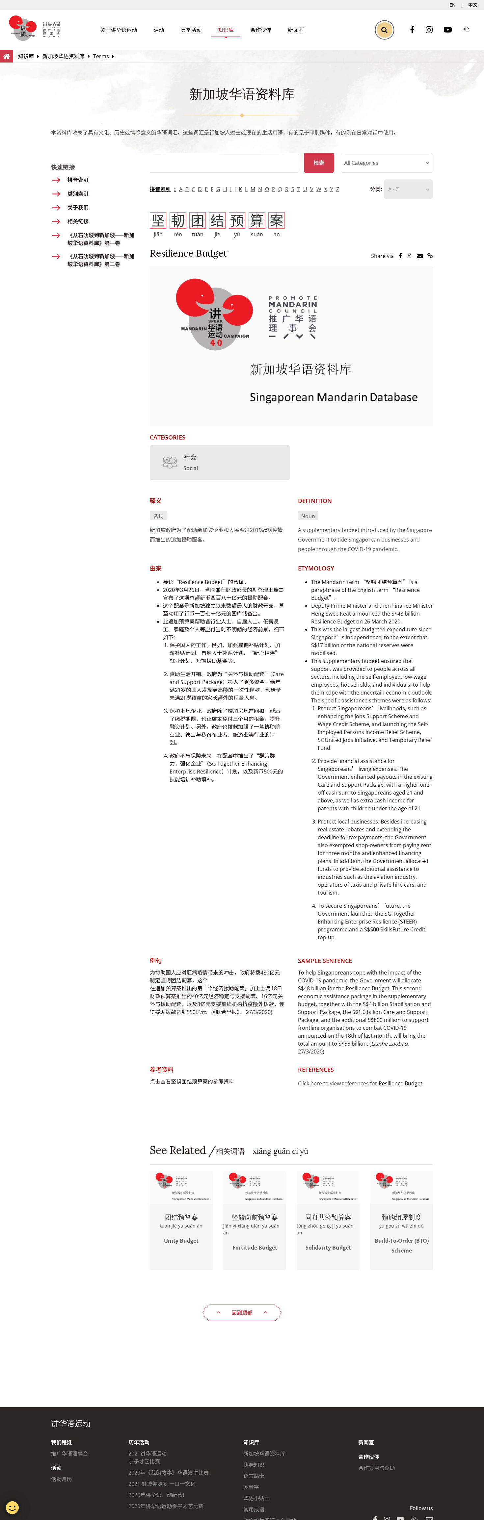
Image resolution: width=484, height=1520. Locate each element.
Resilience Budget (400, 1083)
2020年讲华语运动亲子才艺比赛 (165, 1506)
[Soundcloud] (470, 30)
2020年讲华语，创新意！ (158, 1495)
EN (452, 5)
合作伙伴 (260, 30)
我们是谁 (61, 1442)
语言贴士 (253, 1476)
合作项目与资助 (376, 1468)
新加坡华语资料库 (264, 1453)
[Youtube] (451, 30)
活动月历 (61, 1479)
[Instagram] (432, 30)
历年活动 (191, 30)
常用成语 (253, 1509)
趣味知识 (253, 1464)
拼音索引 (160, 189)
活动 (158, 30)
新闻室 (296, 30)
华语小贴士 (256, 1498)
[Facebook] (415, 30)
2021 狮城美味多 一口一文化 (162, 1483)
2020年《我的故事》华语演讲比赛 (168, 1472)
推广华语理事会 (69, 1453)
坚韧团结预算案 (189, 1081)
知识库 (226, 30)
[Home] (6, 56)
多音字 (251, 1487)
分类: (376, 189)
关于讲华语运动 (118, 30)
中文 (472, 5)
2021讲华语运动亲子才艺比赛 (147, 1457)
